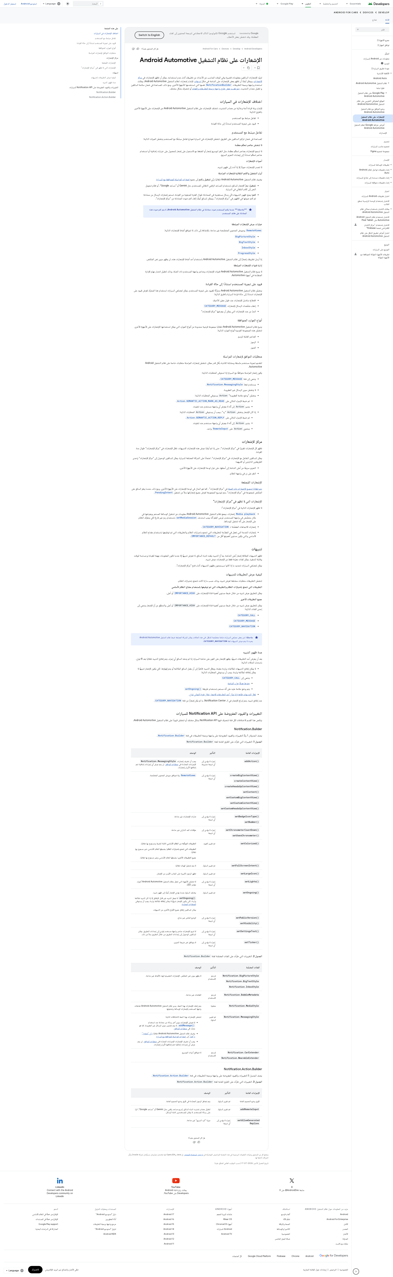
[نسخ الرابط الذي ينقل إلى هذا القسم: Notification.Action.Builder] (221, 1069)
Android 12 (168, 1238)
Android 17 (168, 1214)
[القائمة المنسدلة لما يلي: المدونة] (255, 3)
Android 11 (169, 1243)
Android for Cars (346, 12)
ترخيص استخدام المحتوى (193, 1154)
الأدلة (387, 19)
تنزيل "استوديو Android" (105, 1229)
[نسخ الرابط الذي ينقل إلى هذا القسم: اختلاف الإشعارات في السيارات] (217, 102)
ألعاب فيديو (285, 1214)
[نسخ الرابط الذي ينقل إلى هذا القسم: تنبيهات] (248, 549)
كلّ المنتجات (237, 1256)
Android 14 (168, 1229)
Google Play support (48, 1224)
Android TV (226, 1233)
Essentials (355, 3)
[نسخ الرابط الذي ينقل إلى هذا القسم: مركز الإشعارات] (239, 442)
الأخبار (345, 1233)
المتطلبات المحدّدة (189, 904)
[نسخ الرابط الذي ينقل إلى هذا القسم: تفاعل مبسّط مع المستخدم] (229, 133)
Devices (368, 12)
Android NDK (109, 1233)
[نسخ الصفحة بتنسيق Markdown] (248, 67)
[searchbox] (372, 29)
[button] (373, 73)
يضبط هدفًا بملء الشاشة (239, 683)
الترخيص (333, 1269)
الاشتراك (35, 1269)
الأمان (346, 1224)
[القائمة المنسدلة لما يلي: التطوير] (301, 3)
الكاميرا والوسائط (283, 1229)
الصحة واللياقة (284, 1224)
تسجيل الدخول (10, 3)
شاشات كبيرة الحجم (224, 1214)
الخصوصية (286, 1233)
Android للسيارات (224, 1229)
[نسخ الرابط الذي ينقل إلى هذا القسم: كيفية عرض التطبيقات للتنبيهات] (223, 575)
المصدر (345, 1229)
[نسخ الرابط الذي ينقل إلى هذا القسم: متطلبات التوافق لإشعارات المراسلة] (220, 357)
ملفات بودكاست (342, 1243)
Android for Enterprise (337, 1219)
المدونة (262, 3)
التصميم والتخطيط (330, 3)
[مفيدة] (138, 48)
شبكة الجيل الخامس (282, 1238)
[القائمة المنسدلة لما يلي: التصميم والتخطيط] (319, 3)
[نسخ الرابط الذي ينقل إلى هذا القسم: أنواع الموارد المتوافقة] (234, 320)
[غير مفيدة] (133, 48)
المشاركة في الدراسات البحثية (46, 1229)
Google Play (286, 3)
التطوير (308, 3)
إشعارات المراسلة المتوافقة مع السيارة (173, 179)
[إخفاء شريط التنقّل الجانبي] (356, 1271)
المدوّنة (345, 1238)
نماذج (374, 19)
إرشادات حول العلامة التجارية (314, 1269)
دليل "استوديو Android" (106, 1214)
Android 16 (168, 1219)
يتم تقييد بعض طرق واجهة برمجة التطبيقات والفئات (216, 88)
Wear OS (227, 1219)
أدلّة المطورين (110, 1219)
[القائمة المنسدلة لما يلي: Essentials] (346, 3)
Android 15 (168, 1224)
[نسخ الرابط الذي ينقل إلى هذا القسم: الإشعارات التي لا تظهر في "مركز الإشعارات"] (210, 501)
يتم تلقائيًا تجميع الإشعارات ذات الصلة (245, 488)
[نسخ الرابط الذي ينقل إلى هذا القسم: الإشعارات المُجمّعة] (238, 482)
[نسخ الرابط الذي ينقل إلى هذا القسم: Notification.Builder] (231, 729)
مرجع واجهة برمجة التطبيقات (104, 1224)
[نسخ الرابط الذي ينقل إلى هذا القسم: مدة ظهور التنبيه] (240, 652)
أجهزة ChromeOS (224, 1224)
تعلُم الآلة (286, 1219)
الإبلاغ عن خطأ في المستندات (47, 1219)
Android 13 (169, 1233)
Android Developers (253, 48)
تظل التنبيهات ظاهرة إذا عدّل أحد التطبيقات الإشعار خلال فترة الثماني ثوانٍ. (222, 694)
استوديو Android (29, 3)
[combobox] (88, 3)
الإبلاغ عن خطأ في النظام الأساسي (45, 1214)
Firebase (281, 1256)
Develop (383, 12)
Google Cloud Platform (259, 1256)
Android (344, 1214)
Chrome (295, 1256)
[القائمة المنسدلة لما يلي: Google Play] (276, 3)
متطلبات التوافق (171, 764)
